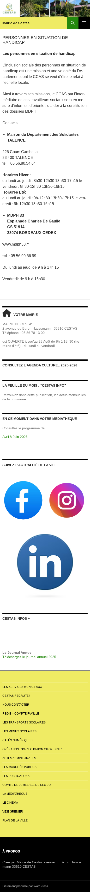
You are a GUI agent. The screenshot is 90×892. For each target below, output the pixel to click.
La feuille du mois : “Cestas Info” (34, 385)
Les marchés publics (19, 767)
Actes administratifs (19, 758)
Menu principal (84, 23)
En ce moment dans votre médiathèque (39, 419)
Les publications (16, 776)
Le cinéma (10, 802)
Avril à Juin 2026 (15, 437)
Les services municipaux (22, 687)
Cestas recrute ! (16, 695)
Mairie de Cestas (16, 23)
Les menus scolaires (19, 731)
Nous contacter (15, 704)
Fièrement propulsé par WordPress (25, 886)
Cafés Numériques (17, 740)
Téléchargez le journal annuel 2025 (29, 657)
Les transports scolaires (24, 722)
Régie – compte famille (20, 713)
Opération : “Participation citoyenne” (32, 749)
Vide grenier (12, 811)
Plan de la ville (15, 820)
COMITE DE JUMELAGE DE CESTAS (26, 785)
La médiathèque (14, 793)
